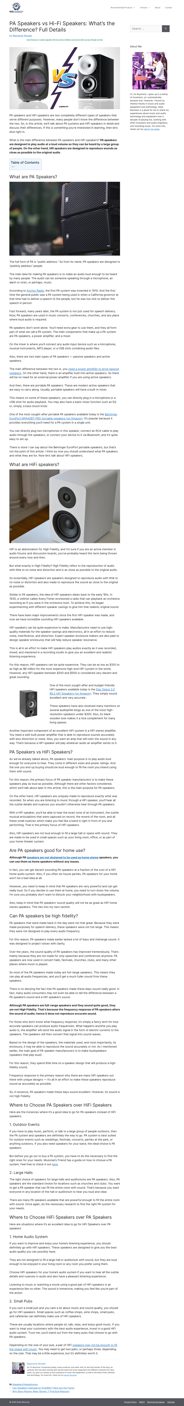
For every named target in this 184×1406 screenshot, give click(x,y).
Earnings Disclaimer (156, 1402)
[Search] (166, 28)
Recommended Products (122, 7)
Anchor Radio (35, 290)
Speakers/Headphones (25, 1384)
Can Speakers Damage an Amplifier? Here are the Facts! (43, 1388)
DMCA (142, 1402)
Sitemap (171, 1402)
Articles (143, 7)
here (55, 1164)
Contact (168, 7)
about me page (70, 1375)
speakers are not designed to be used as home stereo (63, 857)
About (157, 7)
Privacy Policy (130, 1402)
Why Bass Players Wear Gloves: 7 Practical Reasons (40, 1391)
